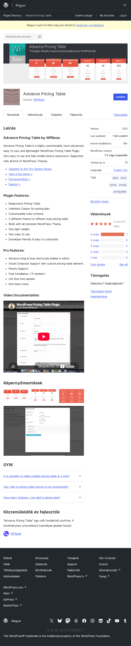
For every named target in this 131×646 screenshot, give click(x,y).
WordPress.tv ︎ (77, 576)
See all (123, 264)
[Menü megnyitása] (125, 5)
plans (115, 178)
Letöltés (120, 96)
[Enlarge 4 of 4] (79, 410)
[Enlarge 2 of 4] (51, 393)
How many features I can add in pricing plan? (31, 497)
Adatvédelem (11, 576)
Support (72, 564)
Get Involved (107, 558)
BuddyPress (12, 605)
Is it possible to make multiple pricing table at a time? (36, 476)
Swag (104, 576)
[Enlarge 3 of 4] (79, 393)
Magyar (16, 621)
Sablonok (41, 564)
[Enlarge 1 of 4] (24, 393)
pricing (122, 185)
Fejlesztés (76, 114)
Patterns (40, 576)
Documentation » (19, 179)
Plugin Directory (12, 15)
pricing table (120, 191)
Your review (97, 264)
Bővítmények (43, 570)
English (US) (121, 170)
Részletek (13, 114)
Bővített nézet (99, 201)
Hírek (6, 564)
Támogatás (120, 114)
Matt (8, 593)
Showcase (41, 558)
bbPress (10, 599)
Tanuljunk (73, 558)
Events (103, 564)
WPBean (39, 99)
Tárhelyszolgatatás (15, 570)
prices (113, 185)
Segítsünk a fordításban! (90, 25)
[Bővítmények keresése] (39, 36)
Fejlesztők (73, 570)
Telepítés (56, 114)
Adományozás (110, 570)
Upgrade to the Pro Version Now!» (30, 169)
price (123, 178)
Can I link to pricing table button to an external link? (36, 487)
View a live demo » (20, 174)
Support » (15, 184)
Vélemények (35, 114)
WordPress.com (15, 587)
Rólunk (7, 558)
